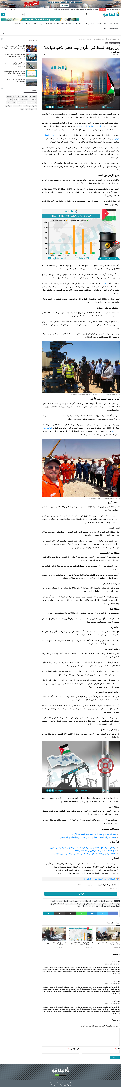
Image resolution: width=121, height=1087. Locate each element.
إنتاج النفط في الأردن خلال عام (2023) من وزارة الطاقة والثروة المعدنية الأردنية (85, 867)
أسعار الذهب (33, 96)
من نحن (69, 1082)
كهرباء (42, 23)
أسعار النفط (24, 96)
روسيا (27, 109)
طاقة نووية (90, 23)
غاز (111, 23)
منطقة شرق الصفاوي (86, 906)
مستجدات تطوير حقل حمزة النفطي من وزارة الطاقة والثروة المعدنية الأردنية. (85, 870)
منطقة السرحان (102, 906)
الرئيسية (115, 39)
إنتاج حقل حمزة (113, 904)
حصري (50, 23)
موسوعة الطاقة (19, 23)
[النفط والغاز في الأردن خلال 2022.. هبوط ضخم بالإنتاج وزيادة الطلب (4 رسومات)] (81, 934)
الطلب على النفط (11, 102)
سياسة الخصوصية (54, 1082)
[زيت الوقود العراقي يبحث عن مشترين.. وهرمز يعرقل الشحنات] (31, 65)
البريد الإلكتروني (73, 1049)
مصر (22, 109)
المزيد (104, 28)
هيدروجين (81, 23)
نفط (117, 23)
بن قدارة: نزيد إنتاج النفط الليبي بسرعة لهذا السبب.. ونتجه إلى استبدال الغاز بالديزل (83, 847)
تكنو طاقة (71, 23)
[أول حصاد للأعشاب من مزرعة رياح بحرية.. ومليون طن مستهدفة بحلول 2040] (31, 48)
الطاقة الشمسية (32, 102)
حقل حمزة (115, 906)
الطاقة (10, 99)
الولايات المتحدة (17, 106)
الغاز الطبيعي (32, 106)
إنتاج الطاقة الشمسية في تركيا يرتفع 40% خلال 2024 (95, 851)
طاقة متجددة (102, 23)
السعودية (33, 99)
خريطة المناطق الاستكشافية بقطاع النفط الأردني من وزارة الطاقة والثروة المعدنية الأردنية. (80, 864)
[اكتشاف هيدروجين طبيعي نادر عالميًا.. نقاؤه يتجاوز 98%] (31, 82)
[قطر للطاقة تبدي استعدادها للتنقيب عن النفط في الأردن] (108, 934)
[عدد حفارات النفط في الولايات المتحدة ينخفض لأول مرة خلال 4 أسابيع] (31, 73)
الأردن (104, 283)
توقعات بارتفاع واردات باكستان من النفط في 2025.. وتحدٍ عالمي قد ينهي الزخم (85, 854)
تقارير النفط (111, 43)
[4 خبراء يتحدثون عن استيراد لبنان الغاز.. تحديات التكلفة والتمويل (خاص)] (31, 57)
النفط (25, 106)
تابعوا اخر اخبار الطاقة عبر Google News (99, 879)
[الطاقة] (111, 14)
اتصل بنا (63, 1082)
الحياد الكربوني (10, 96)
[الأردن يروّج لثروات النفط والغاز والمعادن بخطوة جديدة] (54, 934)
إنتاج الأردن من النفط (82, 901)
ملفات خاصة (114, 28)
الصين (15, 99)
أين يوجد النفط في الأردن (102, 901)
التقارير (110, 39)
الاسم (117, 1049)
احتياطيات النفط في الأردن (94, 904)
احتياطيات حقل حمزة (74, 904)
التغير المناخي (32, 23)
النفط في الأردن (57, 904)
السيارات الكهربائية (24, 99)
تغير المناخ (8, 106)
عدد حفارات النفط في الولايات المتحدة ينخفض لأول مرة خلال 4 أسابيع (77, 9)
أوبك (18, 96)
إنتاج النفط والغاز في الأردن (61, 901)
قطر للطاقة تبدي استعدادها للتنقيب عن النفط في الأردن (94, 834)
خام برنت (33, 109)
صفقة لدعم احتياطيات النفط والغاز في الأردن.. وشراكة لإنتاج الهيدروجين (88, 837)
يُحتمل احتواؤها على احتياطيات (88, 126)
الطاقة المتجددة (21, 102)
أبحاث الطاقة (60, 23)
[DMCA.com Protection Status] (60, 1075)
